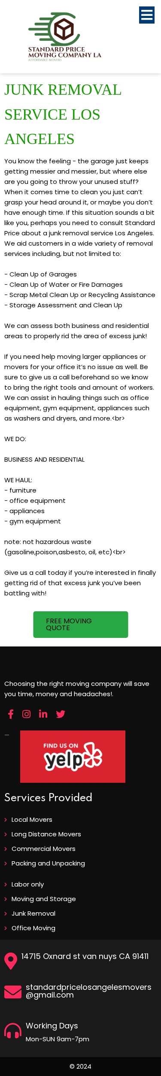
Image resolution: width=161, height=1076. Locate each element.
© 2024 (80, 1066)
